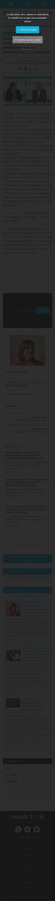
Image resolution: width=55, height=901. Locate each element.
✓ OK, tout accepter (27, 29)
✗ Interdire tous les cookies (27, 40)
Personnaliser (27, 49)
